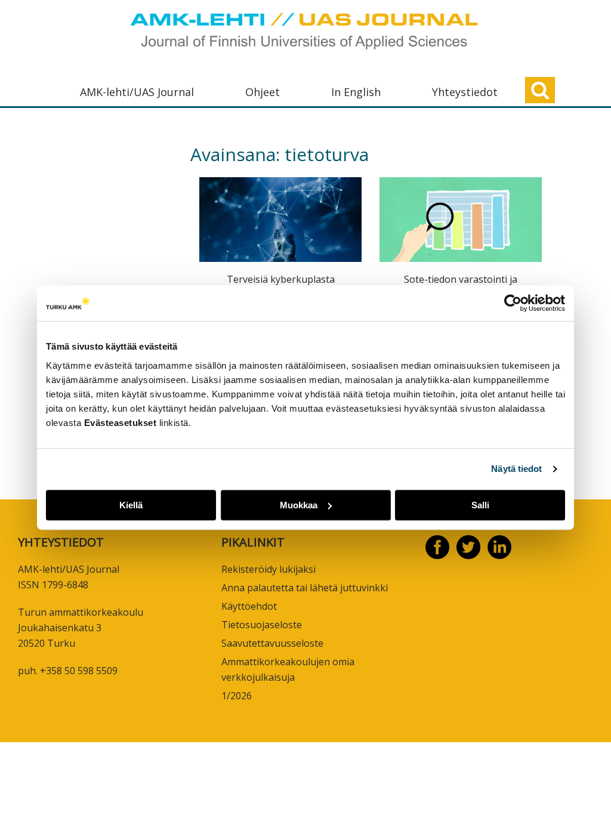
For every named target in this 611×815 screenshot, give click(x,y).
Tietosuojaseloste (261, 624)
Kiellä (131, 505)
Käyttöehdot (249, 606)
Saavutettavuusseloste (272, 643)
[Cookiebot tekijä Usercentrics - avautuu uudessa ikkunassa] (513, 303)
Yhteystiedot (465, 92)
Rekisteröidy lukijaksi (268, 569)
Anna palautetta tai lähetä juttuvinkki (304, 587)
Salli (480, 505)
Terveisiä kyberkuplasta (281, 279)
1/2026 (236, 695)
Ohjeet (262, 92)
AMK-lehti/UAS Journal (137, 92)
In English (356, 92)
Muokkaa (298, 505)
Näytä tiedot (516, 469)
